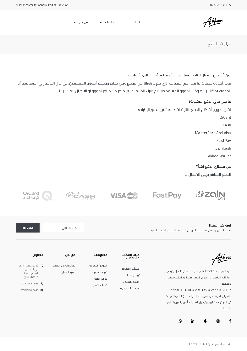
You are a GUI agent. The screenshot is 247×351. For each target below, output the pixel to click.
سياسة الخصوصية (130, 288)
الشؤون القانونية (98, 265)
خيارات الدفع (100, 278)
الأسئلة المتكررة (131, 268)
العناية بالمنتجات (131, 281)
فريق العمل (68, 272)
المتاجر (136, 22)
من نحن (83, 22)
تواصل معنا (133, 275)
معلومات (110, 22)
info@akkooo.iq (29, 289)
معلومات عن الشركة (64, 265)
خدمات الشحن (99, 285)
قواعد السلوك (99, 272)
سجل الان (28, 227)
